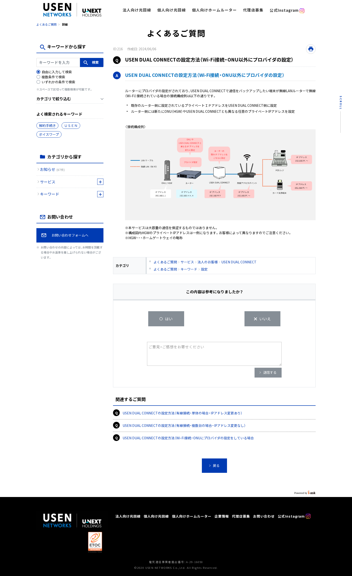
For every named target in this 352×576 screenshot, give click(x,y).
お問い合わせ (264, 516)
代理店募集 (253, 10)
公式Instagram (285, 10)
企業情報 (222, 516)
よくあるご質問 (46, 24)
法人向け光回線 (137, 10)
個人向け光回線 (171, 10)
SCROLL (341, 103)
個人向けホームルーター (214, 10)
